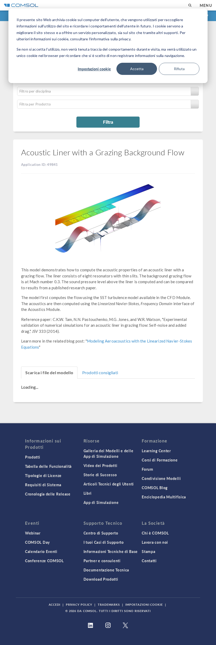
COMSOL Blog (155, 487)
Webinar (33, 533)
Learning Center (156, 450)
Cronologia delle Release (48, 494)
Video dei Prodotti (100, 465)
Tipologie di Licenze (43, 475)
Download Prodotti (101, 579)
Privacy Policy (79, 605)
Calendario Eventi (41, 551)
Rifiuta (179, 68)
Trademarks (109, 605)
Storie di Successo (100, 474)
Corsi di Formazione (160, 460)
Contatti (149, 560)
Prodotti (32, 457)
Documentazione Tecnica (106, 569)
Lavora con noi (155, 542)
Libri (88, 493)
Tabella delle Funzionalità (48, 466)
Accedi (54, 605)
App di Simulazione (101, 502)
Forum (147, 469)
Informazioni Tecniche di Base (111, 551)
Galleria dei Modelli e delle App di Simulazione (109, 453)
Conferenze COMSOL (44, 560)
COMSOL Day (37, 542)
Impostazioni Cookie (144, 605)
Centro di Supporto (101, 533)
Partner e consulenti (102, 560)
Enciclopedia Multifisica (164, 496)
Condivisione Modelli (161, 478)
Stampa (148, 551)
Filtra (108, 122)
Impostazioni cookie (94, 68)
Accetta (137, 68)
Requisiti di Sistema (43, 484)
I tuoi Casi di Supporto (104, 542)
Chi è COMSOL (155, 533)
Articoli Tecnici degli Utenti (109, 484)
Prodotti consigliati (100, 372)
